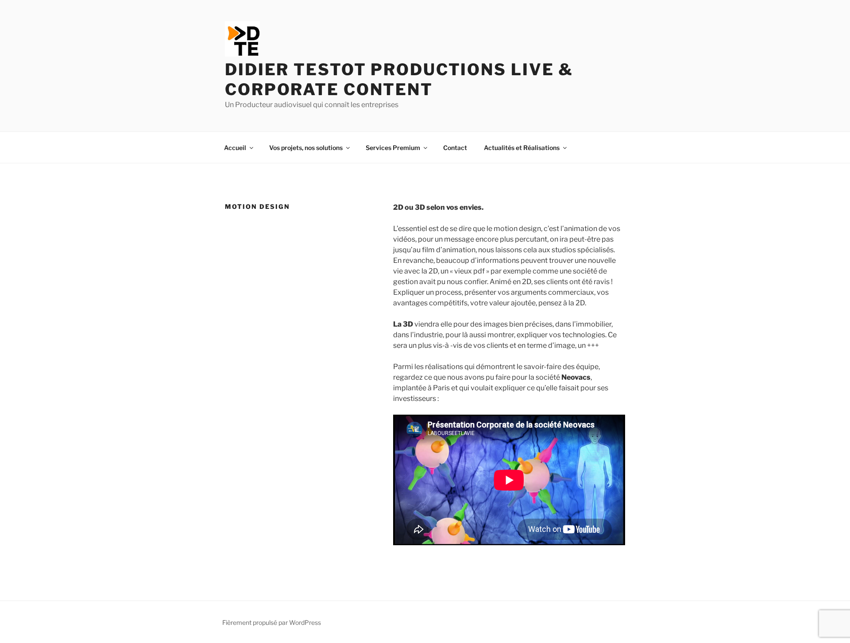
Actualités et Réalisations (522, 147)
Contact (455, 147)
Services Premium (393, 147)
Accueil (235, 147)
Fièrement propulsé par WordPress (271, 622)
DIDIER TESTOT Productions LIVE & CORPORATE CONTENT (399, 79)
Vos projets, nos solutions (306, 147)
